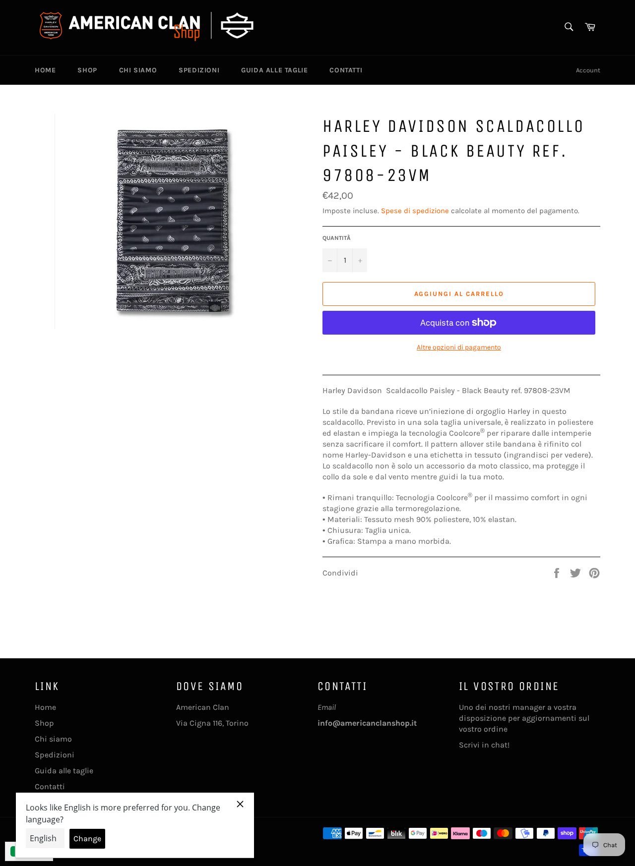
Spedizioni (199, 70)
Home (45, 70)
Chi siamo (138, 70)
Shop (87, 70)
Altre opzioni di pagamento (459, 347)
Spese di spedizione (415, 210)
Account (588, 70)
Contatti (345, 70)
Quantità (336, 237)
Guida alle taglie (274, 70)
